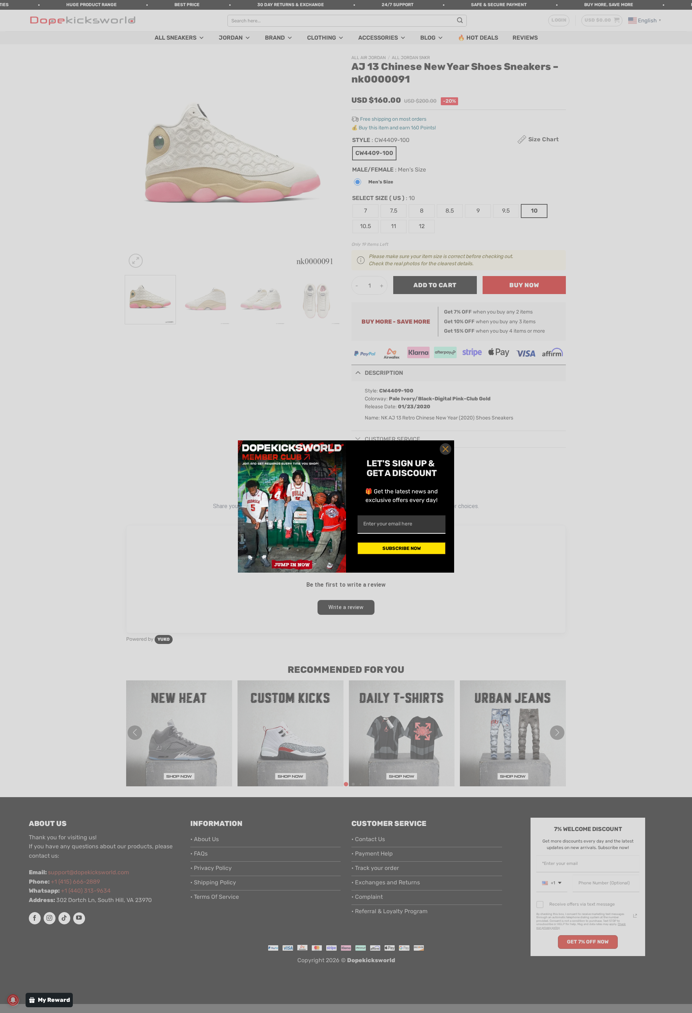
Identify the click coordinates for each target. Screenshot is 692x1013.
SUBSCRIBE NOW (401, 548)
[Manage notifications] (13, 1000)
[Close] (445, 449)
